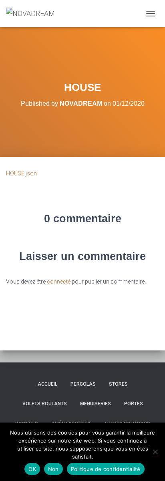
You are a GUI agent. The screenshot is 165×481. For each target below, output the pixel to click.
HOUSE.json (21, 173)
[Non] (155, 452)
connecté (58, 281)
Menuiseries (95, 404)
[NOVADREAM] (33, 14)
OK (32, 469)
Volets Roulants (44, 404)
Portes (133, 404)
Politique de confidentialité (106, 469)
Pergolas (83, 384)
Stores (118, 384)
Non (53, 469)
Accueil (47, 384)
